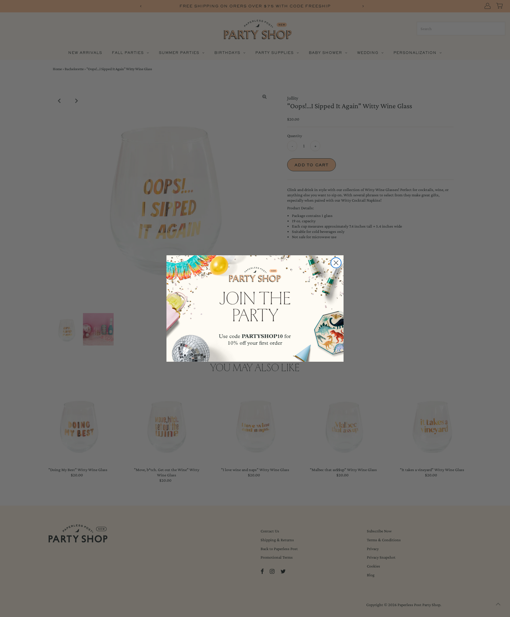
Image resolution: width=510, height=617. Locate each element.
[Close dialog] (336, 263)
